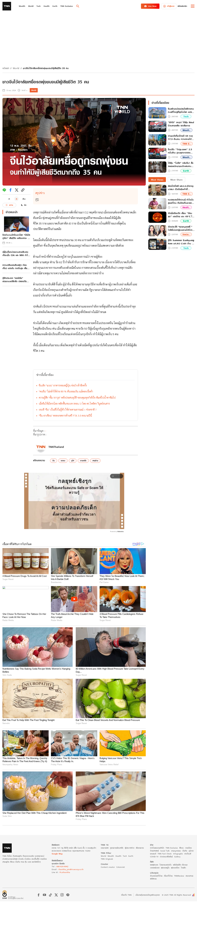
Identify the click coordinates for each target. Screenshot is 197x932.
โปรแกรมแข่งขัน (165, 864)
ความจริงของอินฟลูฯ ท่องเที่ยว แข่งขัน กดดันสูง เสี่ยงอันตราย (15, 266)
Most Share (176, 180)
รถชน (63, 460)
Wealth (111, 856)
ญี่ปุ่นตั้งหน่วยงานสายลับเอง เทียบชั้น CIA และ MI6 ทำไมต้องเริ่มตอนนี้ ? (15, 253)
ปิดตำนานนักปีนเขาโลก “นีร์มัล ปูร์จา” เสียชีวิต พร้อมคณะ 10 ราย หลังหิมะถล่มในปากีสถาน (16, 236)
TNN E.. (187, 143)
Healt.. (186, 207)
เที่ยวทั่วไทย (168, 875)
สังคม (181, 847)
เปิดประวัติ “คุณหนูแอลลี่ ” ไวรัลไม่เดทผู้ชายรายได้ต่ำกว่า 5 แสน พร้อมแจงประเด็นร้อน (181, 228)
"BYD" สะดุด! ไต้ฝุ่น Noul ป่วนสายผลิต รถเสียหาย (181, 124)
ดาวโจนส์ (187, 853)
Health (118, 856)
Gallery (177, 856)
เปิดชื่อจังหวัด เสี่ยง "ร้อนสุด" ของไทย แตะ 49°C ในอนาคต (180, 215)
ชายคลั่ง (83, 460)
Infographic (178, 853)
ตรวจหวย (189, 875)
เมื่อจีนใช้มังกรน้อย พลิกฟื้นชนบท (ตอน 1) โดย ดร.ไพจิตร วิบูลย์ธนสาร (74, 403)
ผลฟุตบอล (154, 864)
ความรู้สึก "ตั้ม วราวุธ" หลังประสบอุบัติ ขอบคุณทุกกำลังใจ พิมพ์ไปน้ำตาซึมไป (77, 397)
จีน (53, 460)
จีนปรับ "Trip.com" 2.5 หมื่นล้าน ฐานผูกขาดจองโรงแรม (180, 151)
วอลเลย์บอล (154, 867)
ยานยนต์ (153, 853)
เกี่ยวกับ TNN (126, 894)
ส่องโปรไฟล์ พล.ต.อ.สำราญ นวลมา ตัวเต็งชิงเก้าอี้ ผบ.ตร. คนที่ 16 (180, 187)
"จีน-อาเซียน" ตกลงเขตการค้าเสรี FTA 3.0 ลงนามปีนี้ (65, 415)
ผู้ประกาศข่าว (129, 847)
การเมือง (188, 847)
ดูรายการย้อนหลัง (116, 847)
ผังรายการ (140, 847)
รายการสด (105, 847)
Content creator (108, 867)
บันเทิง (184, 850)
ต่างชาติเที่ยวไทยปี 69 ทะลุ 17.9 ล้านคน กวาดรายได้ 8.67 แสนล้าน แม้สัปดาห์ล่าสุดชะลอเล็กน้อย (180, 137)
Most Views (157, 180)
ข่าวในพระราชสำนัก (157, 847)
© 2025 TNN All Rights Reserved (176, 894)
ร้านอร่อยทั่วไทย (156, 875)
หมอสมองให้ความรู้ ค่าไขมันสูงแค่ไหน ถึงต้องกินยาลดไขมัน (181, 201)
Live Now (152, 6)
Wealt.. (186, 130)
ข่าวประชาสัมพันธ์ (166, 856)
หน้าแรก (5, 68)
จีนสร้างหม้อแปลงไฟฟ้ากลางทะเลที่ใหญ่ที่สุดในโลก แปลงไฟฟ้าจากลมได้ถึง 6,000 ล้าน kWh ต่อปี (181, 110)
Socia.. (186, 234)
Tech (186, 116)
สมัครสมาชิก (182, 6)
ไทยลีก (183, 867)
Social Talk (165, 850)
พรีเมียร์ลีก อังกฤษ (180, 864)
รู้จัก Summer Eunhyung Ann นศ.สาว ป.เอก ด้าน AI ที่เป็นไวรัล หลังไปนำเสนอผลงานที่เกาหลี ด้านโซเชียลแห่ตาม (181, 242)
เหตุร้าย (95, 460)
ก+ (24, 198)
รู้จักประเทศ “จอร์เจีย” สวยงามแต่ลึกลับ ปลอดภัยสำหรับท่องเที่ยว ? (14, 279)
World (16, 68)
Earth (186, 171)
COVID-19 (154, 856)
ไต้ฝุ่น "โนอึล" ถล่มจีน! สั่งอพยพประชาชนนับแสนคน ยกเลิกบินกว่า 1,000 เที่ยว (180, 164)
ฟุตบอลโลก (175, 867)
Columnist (120, 867)
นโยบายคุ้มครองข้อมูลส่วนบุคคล (147, 894)
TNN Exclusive (172, 847)
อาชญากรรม (176, 850)
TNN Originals (107, 858)
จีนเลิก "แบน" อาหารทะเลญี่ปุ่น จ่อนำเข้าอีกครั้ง (63, 385)
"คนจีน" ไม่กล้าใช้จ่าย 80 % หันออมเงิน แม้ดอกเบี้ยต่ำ (66, 391)
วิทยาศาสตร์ (154, 850)
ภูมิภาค (191, 850)
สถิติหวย (153, 878)
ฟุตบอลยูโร (165, 867)
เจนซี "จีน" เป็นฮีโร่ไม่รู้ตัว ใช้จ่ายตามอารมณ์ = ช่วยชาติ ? (67, 409)
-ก (9, 199)
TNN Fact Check (165, 853)
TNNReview (179, 875)
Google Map (57, 853)
